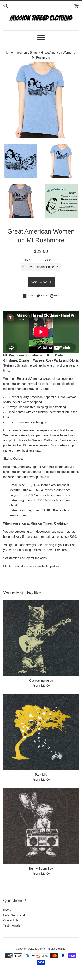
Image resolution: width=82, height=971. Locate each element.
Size (27, 259)
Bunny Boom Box (41, 868)
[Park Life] (41, 732)
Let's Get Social (14, 915)
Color (48, 259)
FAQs (7, 910)
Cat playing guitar (41, 680)
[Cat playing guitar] (41, 638)
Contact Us (11, 920)
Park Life (41, 774)
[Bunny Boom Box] (41, 826)
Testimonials (11, 925)
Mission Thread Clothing (51, 948)
